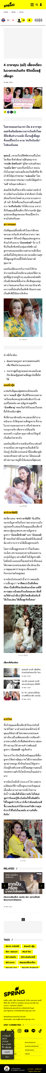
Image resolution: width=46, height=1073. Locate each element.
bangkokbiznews (32, 1046)
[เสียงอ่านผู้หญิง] (21, 20)
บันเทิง (21, 12)
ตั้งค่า (7, 1057)
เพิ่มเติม (8, 1047)
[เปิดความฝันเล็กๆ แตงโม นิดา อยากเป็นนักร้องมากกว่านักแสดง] (23, 883)
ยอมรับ (7, 1052)
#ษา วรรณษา (12, 951)
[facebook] (8, 112)
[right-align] (36, 4)
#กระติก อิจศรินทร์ (30, 967)
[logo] (9, 4)
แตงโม (22, 171)
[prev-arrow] (5, 886)
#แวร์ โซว (26, 951)
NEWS (14, 12)
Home (6, 12)
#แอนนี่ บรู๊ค (29, 946)
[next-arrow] (41, 886)
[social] (19, 1031)
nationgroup (30, 1042)
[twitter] (11, 112)
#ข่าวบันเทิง (11, 957)
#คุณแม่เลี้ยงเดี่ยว (27, 962)
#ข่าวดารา (10, 962)
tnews (27, 1054)
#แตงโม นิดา (11, 967)
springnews (29, 1050)
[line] (14, 112)
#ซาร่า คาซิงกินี (12, 946)
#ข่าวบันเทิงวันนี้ (28, 957)
